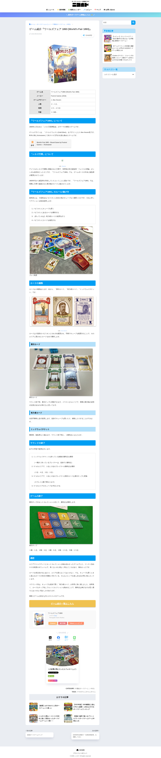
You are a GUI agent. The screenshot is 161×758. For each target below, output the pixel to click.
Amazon (53, 623)
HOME (82, 750)
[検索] (133, 22)
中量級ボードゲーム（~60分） (85, 688)
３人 (89, 692)
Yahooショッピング (76, 623)
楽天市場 (62, 623)
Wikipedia (63, 166)
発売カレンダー (75, 9)
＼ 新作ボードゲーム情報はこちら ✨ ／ (80, 15)
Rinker (55, 615)
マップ (98, 9)
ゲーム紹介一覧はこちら (62, 603)
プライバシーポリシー (80, 753)
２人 (84, 692)
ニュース (51, 9)
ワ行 (79, 692)
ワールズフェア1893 (55, 613)
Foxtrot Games (64, 330)
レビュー (88, 9)
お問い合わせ (110, 9)
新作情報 (62, 9)
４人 (94, 692)
